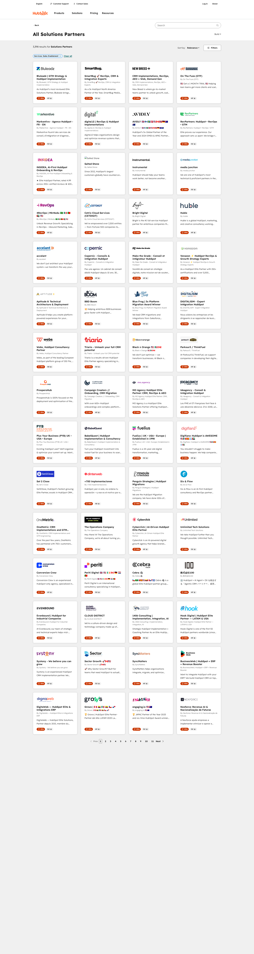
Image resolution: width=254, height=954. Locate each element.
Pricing (94, 13)
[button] (217, 34)
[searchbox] (188, 25)
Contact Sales (82, 4)
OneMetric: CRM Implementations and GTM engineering (52, 528)
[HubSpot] (40, 13)
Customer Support (61, 4)
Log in (205, 4)
